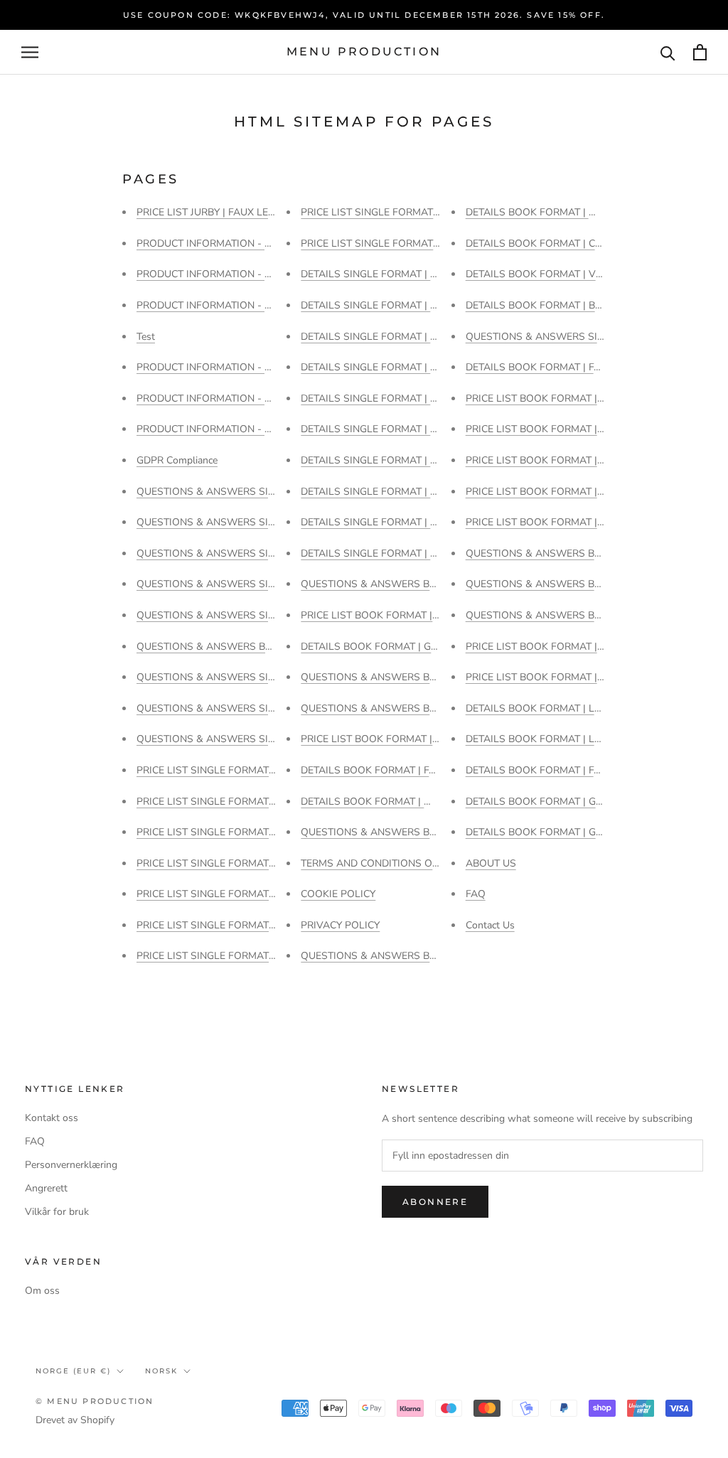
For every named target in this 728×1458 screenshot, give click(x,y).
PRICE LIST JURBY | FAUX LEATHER (218, 212)
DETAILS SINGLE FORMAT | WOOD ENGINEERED (414, 305)
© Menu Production (95, 1401)
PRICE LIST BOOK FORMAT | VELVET (386, 615)
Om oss (42, 1290)
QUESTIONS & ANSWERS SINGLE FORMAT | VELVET (259, 553)
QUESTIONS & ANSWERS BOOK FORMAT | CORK (415, 584)
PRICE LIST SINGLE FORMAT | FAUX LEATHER (242, 925)
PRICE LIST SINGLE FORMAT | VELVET (225, 832)
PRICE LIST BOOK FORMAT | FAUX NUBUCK (402, 739)
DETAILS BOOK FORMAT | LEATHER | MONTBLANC (584, 739)
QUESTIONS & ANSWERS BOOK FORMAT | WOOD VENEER (439, 832)
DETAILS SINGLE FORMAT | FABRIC (382, 491)
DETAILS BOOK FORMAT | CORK (541, 243)
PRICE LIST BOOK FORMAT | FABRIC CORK (565, 460)
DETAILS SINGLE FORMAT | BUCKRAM (389, 553)
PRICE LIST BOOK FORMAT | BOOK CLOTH (564, 522)
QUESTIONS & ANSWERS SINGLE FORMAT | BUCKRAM (594, 336)
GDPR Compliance (177, 460)
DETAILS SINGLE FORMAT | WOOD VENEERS (405, 274)
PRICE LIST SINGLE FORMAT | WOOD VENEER (243, 801)
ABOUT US (491, 863)
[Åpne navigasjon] (29, 52)
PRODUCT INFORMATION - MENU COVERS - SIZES (254, 305)
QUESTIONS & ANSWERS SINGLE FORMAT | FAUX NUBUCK (275, 615)
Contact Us (490, 925)
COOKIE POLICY (338, 894)
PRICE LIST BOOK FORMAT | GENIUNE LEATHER (577, 677)
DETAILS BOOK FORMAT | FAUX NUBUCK (397, 770)
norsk (161, 1371)
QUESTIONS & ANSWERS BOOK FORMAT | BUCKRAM (261, 646)
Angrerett (46, 1188)
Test (145, 336)
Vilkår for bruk (57, 1211)
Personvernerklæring (71, 1165)
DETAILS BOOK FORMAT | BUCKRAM (551, 305)
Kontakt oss (51, 1118)
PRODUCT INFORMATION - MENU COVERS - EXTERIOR (264, 274)
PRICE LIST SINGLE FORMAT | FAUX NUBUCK (241, 894)
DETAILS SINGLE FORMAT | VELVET (383, 336)
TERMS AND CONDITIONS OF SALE (383, 863)
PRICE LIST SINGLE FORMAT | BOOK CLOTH (403, 243)
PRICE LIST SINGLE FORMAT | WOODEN (229, 770)
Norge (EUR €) (73, 1371)
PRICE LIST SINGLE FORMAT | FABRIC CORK (238, 956)
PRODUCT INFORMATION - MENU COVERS (236, 429)
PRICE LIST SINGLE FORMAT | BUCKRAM (395, 212)
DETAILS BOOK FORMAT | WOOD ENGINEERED (410, 801)
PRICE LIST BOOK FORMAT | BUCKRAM (557, 491)
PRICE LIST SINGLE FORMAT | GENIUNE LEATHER (251, 863)
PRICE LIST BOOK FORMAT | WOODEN (556, 429)
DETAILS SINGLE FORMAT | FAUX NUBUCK (400, 429)
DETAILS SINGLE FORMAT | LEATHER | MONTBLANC (422, 398)
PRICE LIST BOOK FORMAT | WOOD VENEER (570, 398)
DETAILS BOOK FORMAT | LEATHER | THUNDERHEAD (590, 708)
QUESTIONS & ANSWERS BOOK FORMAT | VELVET (420, 956)
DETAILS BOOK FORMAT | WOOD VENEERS (567, 212)
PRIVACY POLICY (340, 925)
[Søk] (667, 52)
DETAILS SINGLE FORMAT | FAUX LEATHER (401, 460)
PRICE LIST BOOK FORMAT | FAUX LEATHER (569, 646)
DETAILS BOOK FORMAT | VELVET (545, 274)
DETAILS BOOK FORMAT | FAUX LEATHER (563, 770)
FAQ (476, 894)
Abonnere (435, 1201)
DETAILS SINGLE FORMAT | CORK (379, 522)
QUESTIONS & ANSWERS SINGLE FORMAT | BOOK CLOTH (272, 739)
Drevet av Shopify (75, 1420)
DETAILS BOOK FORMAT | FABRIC (544, 367)
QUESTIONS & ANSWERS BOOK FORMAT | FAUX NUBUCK (436, 708)
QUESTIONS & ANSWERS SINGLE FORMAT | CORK (254, 708)
